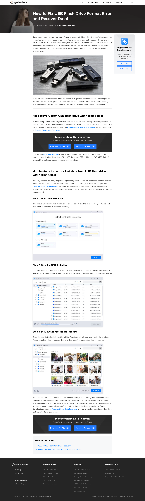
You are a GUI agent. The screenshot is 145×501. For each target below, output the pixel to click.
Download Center (21, 480)
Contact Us (19, 473)
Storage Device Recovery (83, 477)
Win (122, 63)
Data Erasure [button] (106, 2)
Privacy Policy (107, 496)
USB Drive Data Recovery (83, 484)
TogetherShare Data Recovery (47, 130)
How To (77, 465)
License (115, 496)
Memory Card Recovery (82, 480)
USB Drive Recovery (67, 26)
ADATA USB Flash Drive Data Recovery (54, 446)
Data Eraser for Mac (50, 484)
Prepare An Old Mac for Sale (115, 477)
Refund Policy (97, 496)
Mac (122, 68)
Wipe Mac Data (110, 473)
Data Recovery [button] (92, 2)
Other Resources (80, 491)
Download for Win (57, 146)
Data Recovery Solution (82, 470)
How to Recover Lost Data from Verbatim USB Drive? (60, 450)
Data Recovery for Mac (51, 473)
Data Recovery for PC (50, 470)
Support (130, 2)
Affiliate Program (21, 484)
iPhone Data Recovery (50, 477)
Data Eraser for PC (49, 480)
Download (119, 2)
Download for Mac (82, 146)
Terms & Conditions (126, 496)
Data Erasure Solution (112, 470)
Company (18, 470)
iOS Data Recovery (80, 487)
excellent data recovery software (81, 127)
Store (81, 2)
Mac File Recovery (80, 473)
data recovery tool (51, 154)
